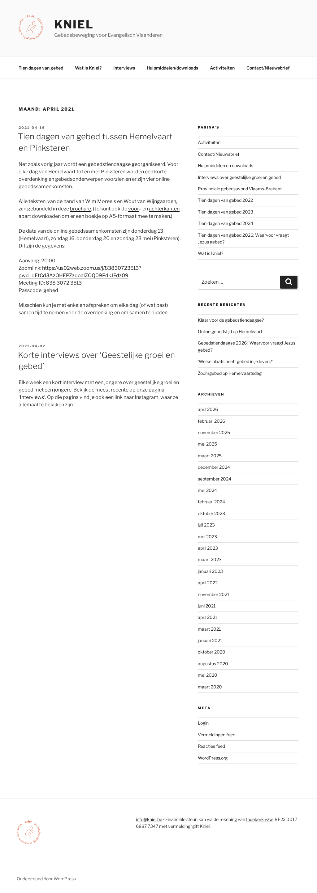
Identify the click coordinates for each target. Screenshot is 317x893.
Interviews (124, 67)
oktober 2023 (211, 513)
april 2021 (207, 617)
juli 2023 (206, 524)
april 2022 (208, 582)
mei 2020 (207, 675)
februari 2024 (211, 501)
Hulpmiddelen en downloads (225, 165)
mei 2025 (207, 443)
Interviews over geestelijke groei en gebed (239, 177)
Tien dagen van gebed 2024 (225, 223)
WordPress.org (213, 757)
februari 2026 (211, 421)
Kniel (73, 24)
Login (203, 723)
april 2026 (208, 409)
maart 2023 (210, 559)
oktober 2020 (211, 651)
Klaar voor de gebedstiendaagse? (231, 320)
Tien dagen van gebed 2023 (225, 211)
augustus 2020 (213, 663)
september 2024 (214, 478)
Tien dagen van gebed (41, 67)
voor (133, 209)
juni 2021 (207, 605)
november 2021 (213, 594)
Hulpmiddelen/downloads (172, 67)
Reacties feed (211, 746)
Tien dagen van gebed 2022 (225, 200)
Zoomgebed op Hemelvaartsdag (230, 373)
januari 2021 (210, 640)
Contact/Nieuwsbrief (268, 67)
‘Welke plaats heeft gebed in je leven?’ (235, 361)
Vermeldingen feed (216, 734)
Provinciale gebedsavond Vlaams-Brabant (240, 188)
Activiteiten (222, 67)
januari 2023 (210, 571)
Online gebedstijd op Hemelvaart (230, 331)
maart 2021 (209, 629)
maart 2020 (210, 686)
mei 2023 (207, 536)
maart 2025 (210, 455)
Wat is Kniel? (88, 67)
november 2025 (214, 432)
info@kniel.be (149, 819)
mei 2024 (207, 490)
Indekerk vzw (259, 819)
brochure (80, 209)
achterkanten (164, 209)
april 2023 (208, 548)
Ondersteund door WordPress (46, 878)
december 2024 (214, 467)
